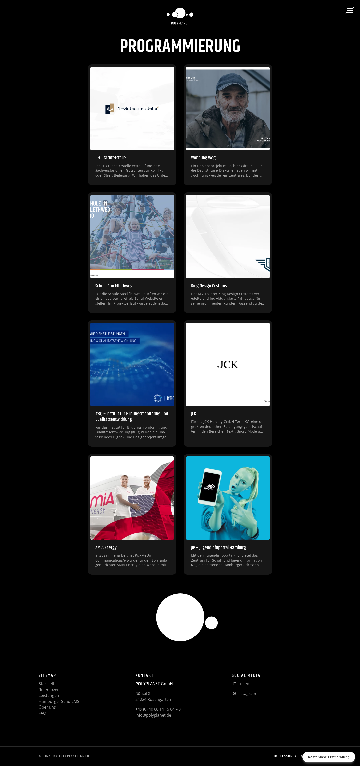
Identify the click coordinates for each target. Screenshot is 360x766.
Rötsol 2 (142, 693)
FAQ (42, 713)
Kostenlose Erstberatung (329, 757)
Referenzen (49, 689)
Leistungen (49, 695)
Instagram (246, 693)
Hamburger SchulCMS (59, 701)
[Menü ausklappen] (350, 10)
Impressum (283, 756)
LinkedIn (244, 683)
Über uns (47, 707)
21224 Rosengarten (153, 699)
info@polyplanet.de (153, 715)
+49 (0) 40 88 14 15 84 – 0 (158, 709)
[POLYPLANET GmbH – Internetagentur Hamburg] (180, 16)
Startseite (48, 683)
